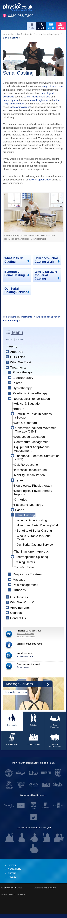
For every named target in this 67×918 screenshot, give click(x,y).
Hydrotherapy (22, 388)
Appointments (20, 607)
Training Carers (24, 562)
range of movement (52, 86)
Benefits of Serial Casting (14, 273)
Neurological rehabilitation (47, 34)
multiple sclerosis (41, 96)
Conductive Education (29, 436)
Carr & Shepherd (25, 422)
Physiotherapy (23, 372)
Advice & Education (27, 403)
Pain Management (25, 584)
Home (13, 346)
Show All (20, 339)
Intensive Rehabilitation (30, 470)
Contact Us (18, 618)
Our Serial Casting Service (15, 290)
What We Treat (20, 362)
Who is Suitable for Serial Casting (46, 275)
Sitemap (12, 865)
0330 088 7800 (21, 16)
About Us (16, 351)
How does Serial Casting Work (46, 259)
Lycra (19, 480)
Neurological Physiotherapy (33, 485)
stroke (27, 96)
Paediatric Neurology (28, 504)
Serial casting (11, 38)
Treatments (26, 34)
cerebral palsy (10, 100)
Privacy (12, 876)
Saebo (19, 510)
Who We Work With (23, 602)
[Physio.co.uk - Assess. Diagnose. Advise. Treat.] (19, 7)
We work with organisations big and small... (33, 763)
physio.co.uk (10, 887)
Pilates (17, 383)
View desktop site (13, 894)
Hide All (9, 339)
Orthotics (20, 499)
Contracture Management (32, 442)
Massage (19, 579)
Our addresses (23, 667)
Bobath (19, 408)
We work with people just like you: (34, 827)
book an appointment (40, 179)
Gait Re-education (27, 464)
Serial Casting (25, 515)
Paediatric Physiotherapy (30, 393)
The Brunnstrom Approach (32, 551)
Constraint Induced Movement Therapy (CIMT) (36, 429)
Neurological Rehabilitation (31, 398)
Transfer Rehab (24, 567)
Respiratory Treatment (28, 574)
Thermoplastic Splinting (31, 557)
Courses (16, 612)
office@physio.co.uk (25, 656)
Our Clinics (17, 357)
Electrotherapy (23, 377)
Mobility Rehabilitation (29, 475)
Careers (12, 873)
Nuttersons (50, 887)
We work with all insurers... (33, 795)
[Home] (18, 34)
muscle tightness (39, 100)
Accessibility (14, 868)
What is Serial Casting (14, 259)
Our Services (19, 597)
